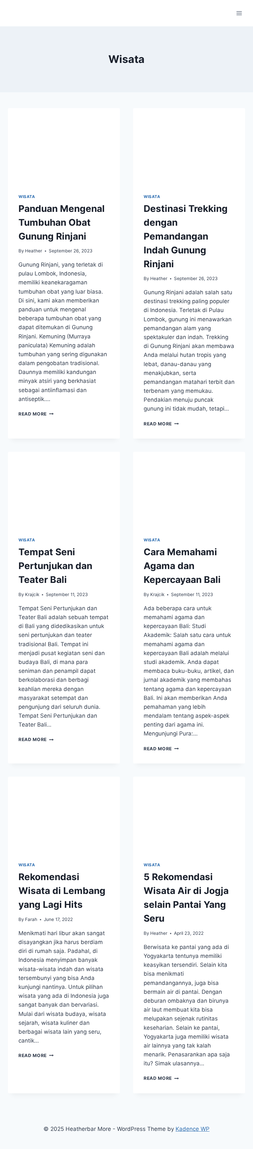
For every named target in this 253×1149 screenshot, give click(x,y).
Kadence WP (193, 1129)
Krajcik (32, 594)
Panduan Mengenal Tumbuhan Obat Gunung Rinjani (61, 222)
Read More (36, 414)
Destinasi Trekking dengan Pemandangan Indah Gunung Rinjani (186, 236)
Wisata (26, 196)
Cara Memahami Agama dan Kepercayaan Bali (182, 565)
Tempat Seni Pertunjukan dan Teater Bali (55, 565)
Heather (33, 250)
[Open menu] (239, 13)
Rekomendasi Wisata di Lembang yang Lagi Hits (61, 890)
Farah (31, 919)
